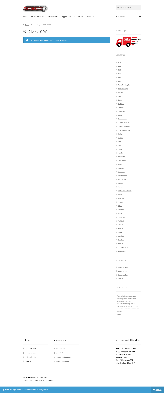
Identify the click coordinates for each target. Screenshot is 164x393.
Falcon (120, 138)
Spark (120, 232)
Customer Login (62, 361)
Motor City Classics (124, 191)
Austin (120, 92)
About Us (90, 16)
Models (120, 183)
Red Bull (121, 221)
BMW (119, 96)
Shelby (120, 228)
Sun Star (121, 240)
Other (120, 206)
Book (119, 100)
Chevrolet (121, 111)
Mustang (121, 198)
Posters (120, 213)
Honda (120, 153)
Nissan (120, 202)
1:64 (119, 81)
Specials (121, 236)
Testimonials (52, 16)
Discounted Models (124, 130)
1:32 (119, 74)
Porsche (121, 210)
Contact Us (79, 16)
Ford (119, 142)
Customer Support (63, 357)
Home (25, 16)
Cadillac (121, 104)
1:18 (119, 66)
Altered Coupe (123, 89)
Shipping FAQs (123, 267)
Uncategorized (123, 247)
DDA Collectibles (124, 123)
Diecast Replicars (124, 126)
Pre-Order (121, 217)
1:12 (119, 62)
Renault (121, 225)
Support (64, 16)
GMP (119, 145)
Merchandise (122, 176)
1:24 (119, 70)
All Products (36, 16)
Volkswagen (122, 251)
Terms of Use (122, 271)
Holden (120, 149)
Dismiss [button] (158, 390)
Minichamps (122, 179)
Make (120, 164)
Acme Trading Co (124, 85)
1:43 (119, 77)
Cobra (120, 115)
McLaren (121, 168)
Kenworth (121, 157)
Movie (120, 194)
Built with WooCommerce (44, 380)
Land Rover (122, 160)
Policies (121, 279)
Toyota (120, 244)
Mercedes (121, 172)
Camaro (121, 108)
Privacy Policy (123, 275)
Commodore (122, 119)
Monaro (120, 187)
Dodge (120, 134)
